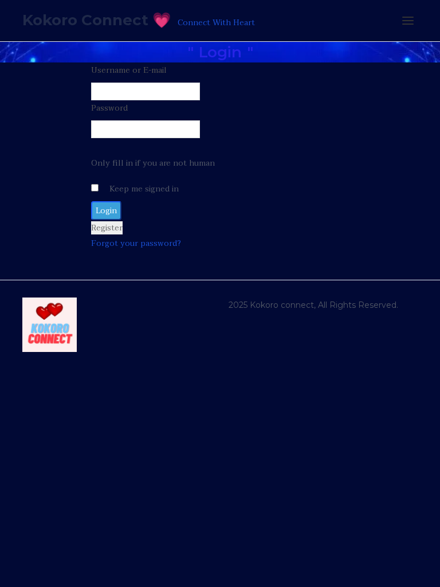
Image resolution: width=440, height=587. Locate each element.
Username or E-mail (129, 70)
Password (109, 108)
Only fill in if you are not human (153, 163)
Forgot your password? (136, 243)
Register (107, 227)
